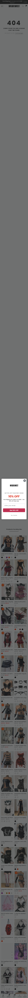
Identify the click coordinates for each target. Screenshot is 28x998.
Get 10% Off (14, 510)
